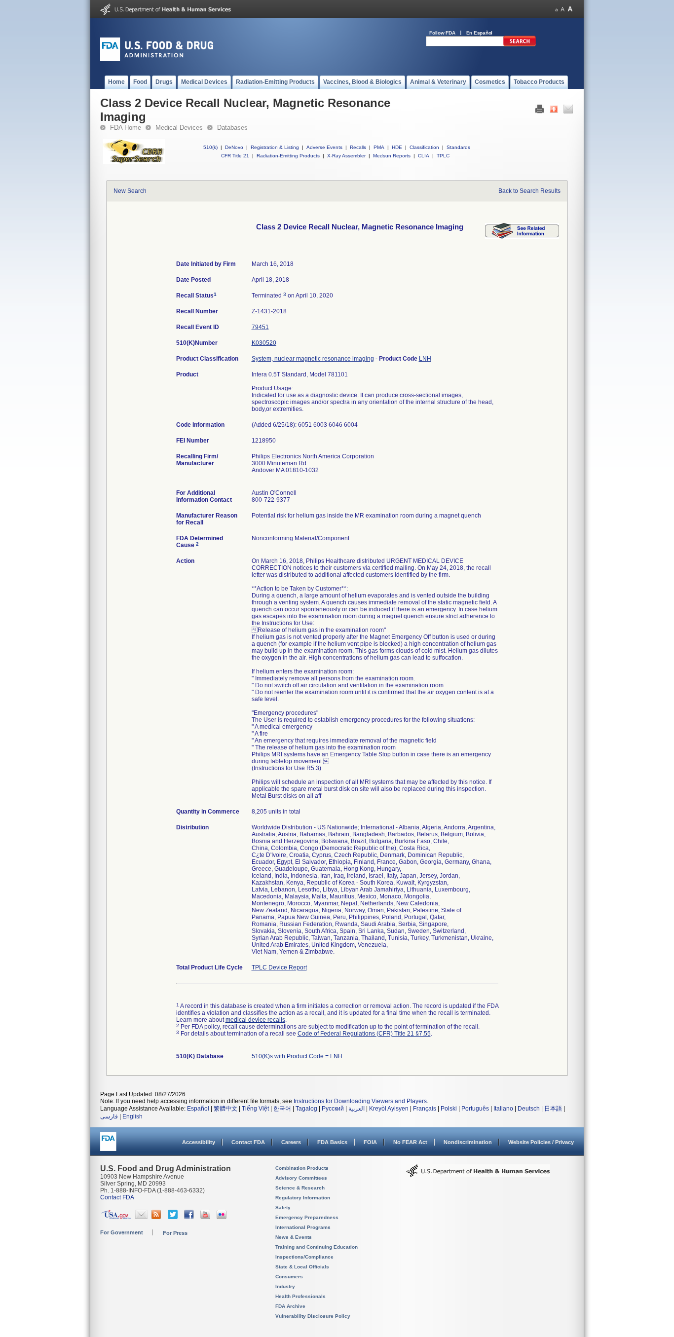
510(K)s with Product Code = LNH (297, 1056)
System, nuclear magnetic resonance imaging (313, 358)
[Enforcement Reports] (522, 236)
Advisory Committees (301, 1178)
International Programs (303, 1227)
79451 (260, 327)
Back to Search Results (529, 190)
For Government (121, 1232)
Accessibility (198, 1142)
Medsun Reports (392, 155)
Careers (291, 1142)
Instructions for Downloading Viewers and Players (360, 1101)
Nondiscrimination (468, 1142)
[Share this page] (554, 111)
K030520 (264, 342)
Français (424, 1108)
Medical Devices (179, 127)
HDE (397, 147)
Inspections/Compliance (304, 1257)
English (132, 1116)
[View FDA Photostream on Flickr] (223, 1217)
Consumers (289, 1276)
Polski (449, 1108)
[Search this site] (519, 44)
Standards (458, 147)
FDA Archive (290, 1306)
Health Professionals (300, 1296)
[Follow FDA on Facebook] (190, 1217)
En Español (479, 33)
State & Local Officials (302, 1266)
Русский (333, 1108)
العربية (356, 1108)
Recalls (358, 147)
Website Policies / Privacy (541, 1142)
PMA (379, 147)
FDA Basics (332, 1142)
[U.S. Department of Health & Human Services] (478, 1174)
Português (475, 1108)
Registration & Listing (275, 147)
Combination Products (302, 1168)
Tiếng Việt (255, 1108)
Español (198, 1108)
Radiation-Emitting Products (288, 155)
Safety (283, 1207)
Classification (424, 147)
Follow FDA (442, 33)
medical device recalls (255, 1019)
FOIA (370, 1142)
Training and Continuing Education (316, 1247)
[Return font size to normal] (562, 9)
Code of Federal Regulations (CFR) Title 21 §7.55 (364, 1033)
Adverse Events (324, 147)
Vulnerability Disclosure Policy (312, 1316)
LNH (425, 358)
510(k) (210, 147)
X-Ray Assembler (346, 155)
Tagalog (306, 1108)
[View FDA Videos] (206, 1217)
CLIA (423, 155)
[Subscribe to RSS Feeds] (157, 1217)
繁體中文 (225, 1108)
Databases (232, 127)
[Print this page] (539, 111)
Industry (285, 1286)
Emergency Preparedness (306, 1217)
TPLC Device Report (279, 967)
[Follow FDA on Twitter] (174, 1217)
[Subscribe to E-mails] (141, 1217)
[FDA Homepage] (108, 1146)
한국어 (282, 1108)
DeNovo (234, 147)
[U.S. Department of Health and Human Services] (165, 12)
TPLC (443, 155)
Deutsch (529, 1108)
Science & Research (300, 1187)
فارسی (109, 1116)
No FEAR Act (410, 1142)
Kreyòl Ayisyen (389, 1108)
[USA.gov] (116, 1217)
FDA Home (125, 127)
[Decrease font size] (556, 9)
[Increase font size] (570, 9)
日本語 (553, 1108)
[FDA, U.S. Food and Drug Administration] (156, 59)
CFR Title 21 (235, 155)
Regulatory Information (302, 1197)
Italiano (503, 1108)
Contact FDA (248, 1142)
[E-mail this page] (568, 111)
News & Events (293, 1237)
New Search (130, 190)
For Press (175, 1233)
